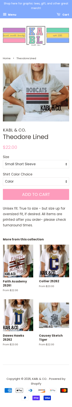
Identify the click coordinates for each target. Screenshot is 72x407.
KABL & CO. (40, 379)
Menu (11, 14)
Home (7, 58)
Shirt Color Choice (17, 174)
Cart (65, 14)
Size (6, 157)
